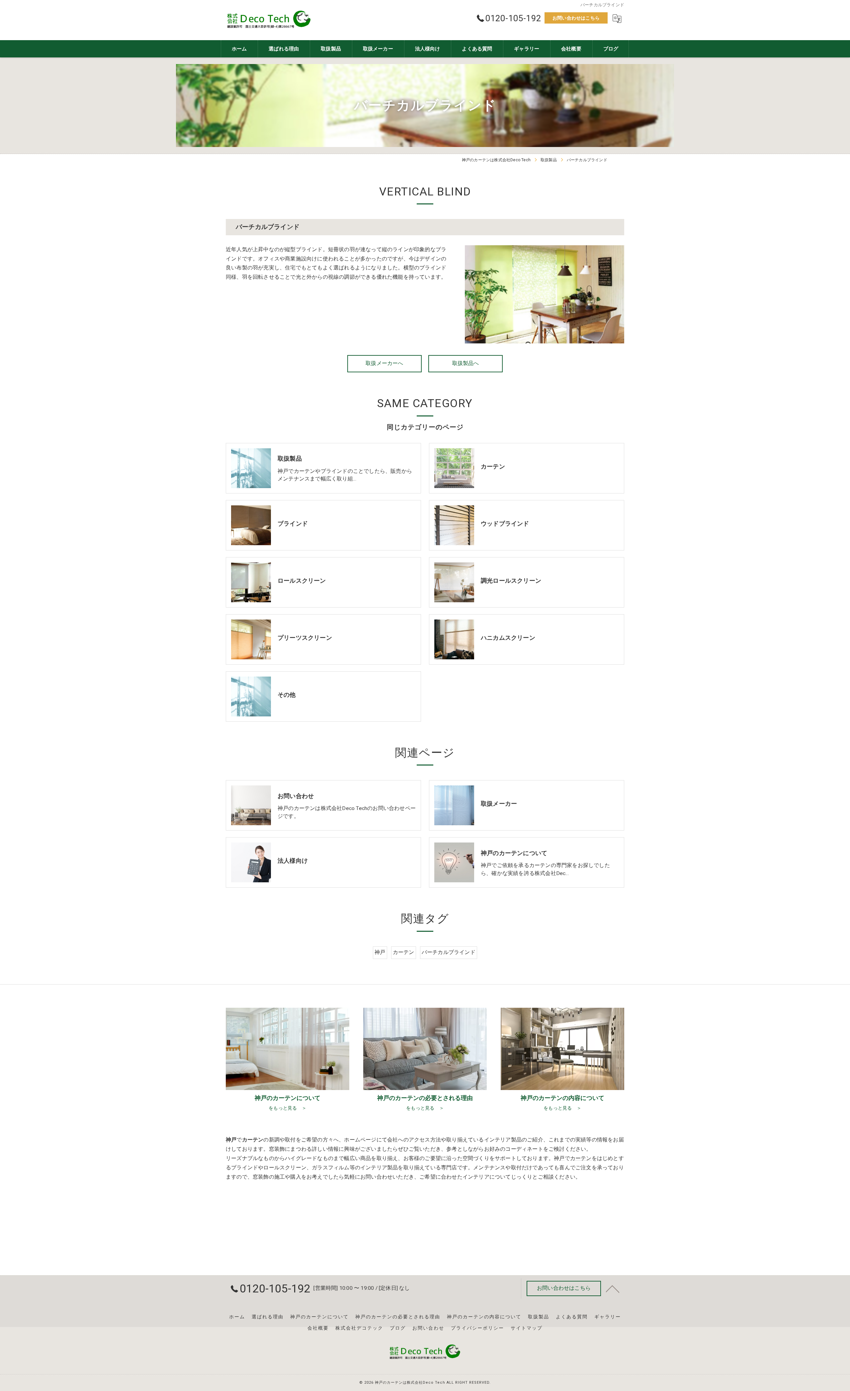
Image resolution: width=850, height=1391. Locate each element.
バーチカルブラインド (448, 952)
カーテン (403, 952)
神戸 (380, 952)
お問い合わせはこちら (576, 18)
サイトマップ (527, 1328)
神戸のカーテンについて (319, 1316)
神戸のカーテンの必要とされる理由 (397, 1316)
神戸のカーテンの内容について (484, 1316)
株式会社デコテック (359, 1328)
